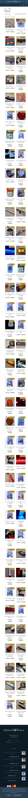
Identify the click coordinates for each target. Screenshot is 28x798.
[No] (26, 792)
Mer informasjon (17, 795)
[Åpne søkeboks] (21, 5)
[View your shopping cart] (23, 5)
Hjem (5, 9)
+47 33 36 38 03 (15, 740)
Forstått (9, 795)
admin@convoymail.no (16, 742)
